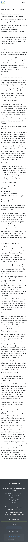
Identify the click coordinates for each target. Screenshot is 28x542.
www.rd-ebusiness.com (16, 512)
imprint (14, 524)
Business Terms (14, 531)
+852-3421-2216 (18, 507)
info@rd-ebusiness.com (17, 515)
